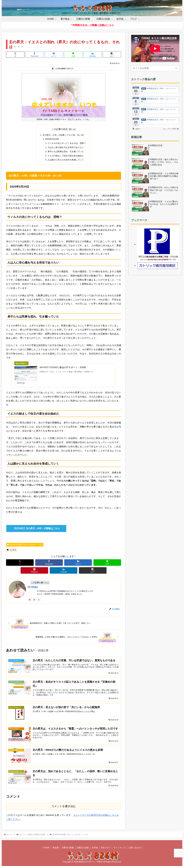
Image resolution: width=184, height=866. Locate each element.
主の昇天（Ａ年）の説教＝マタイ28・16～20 (63, 135)
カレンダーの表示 (170, 128)
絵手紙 (95, 847)
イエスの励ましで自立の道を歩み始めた (66, 156)
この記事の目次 (60, 129)
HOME (47, 847)
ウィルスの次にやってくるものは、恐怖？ (67, 143)
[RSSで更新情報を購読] (39, 599)
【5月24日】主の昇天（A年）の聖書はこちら (36, 528)
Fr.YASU (33, 586)
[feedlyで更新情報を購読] (34, 599)
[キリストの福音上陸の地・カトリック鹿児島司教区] (158, 265)
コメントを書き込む (63, 806)
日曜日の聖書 (68, 847)
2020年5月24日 (52, 139)
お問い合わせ (135, 847)
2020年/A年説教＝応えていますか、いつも (26, 545)
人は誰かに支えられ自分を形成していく (66, 160)
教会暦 (56, 847)
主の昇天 (12, 550)
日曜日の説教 (83, 847)
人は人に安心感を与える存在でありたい (66, 147)
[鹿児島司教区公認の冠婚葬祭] (158, 244)
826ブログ (105, 847)
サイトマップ (119, 847)
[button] (112, 54)
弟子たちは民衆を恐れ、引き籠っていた (66, 151)
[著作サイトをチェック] (29, 599)
